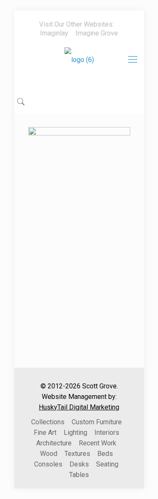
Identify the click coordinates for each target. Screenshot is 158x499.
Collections (47, 422)
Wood (48, 454)
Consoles (48, 464)
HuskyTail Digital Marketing (79, 407)
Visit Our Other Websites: (76, 24)
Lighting (75, 432)
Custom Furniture (97, 422)
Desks (79, 464)
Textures (77, 454)
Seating (107, 464)
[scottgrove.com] (79, 66)
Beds (105, 454)
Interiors (106, 432)
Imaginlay (54, 33)
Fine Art (45, 432)
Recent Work (97, 443)
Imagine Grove (96, 33)
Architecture (54, 443)
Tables (79, 475)
